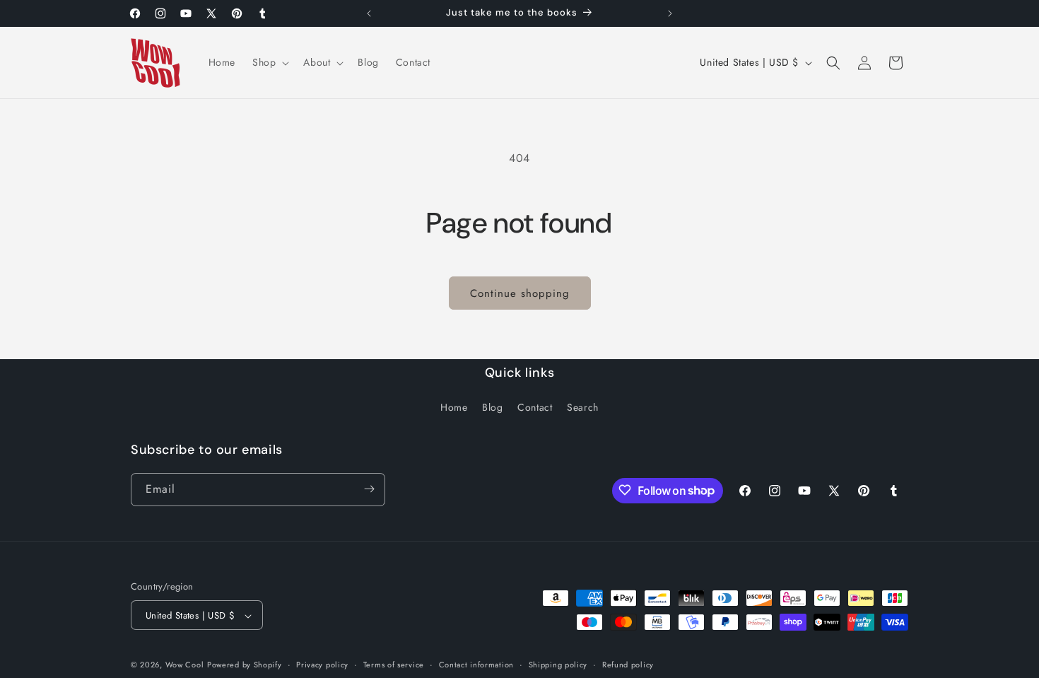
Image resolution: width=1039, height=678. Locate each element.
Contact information (476, 664)
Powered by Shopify (244, 665)
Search (583, 408)
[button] (269, 62)
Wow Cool (184, 665)
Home (453, 408)
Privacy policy (322, 664)
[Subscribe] (369, 488)
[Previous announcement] (369, 13)
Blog (492, 408)
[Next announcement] (670, 13)
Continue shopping (520, 293)
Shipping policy (558, 664)
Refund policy (628, 664)
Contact (534, 408)
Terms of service (393, 664)
